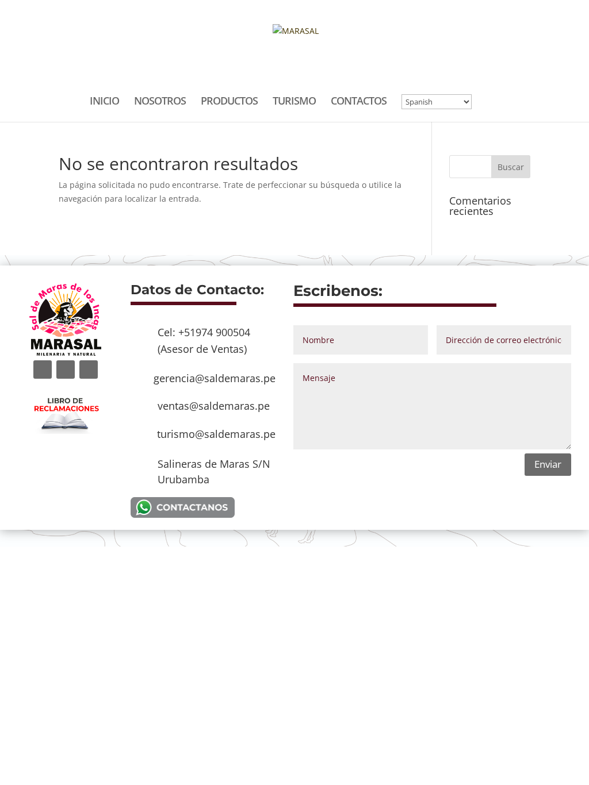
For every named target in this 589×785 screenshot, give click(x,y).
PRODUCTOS (229, 102)
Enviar (547, 464)
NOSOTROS (160, 102)
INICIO (104, 102)
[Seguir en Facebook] (42, 369)
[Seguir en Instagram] (88, 369)
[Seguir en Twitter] (65, 369)
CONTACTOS (359, 102)
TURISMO (294, 102)
